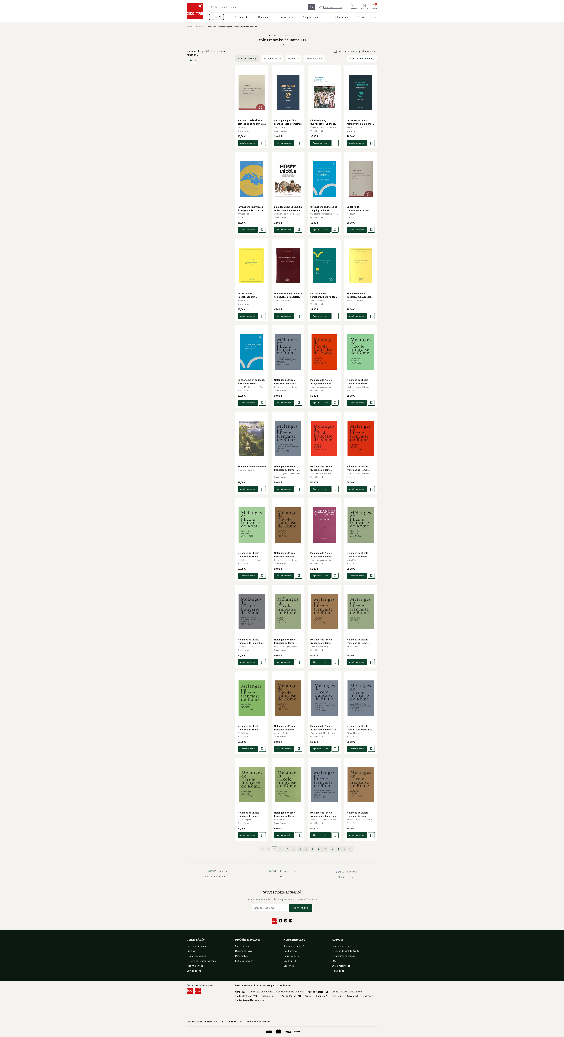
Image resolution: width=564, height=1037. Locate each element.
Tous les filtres (246, 58)
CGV (334, 960)
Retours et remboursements (201, 960)
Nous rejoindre (291, 955)
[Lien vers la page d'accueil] (195, 11)
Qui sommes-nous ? (293, 946)
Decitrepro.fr (290, 960)
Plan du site (338, 970)
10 (331, 849)
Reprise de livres (243, 950)
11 (338, 849)
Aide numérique (195, 965)
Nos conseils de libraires (217, 876)
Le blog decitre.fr (244, 960)
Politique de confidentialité (345, 950)
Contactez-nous (346, 877)
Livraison (191, 950)
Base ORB (288, 965)
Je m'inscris (300, 907)
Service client (194, 970)
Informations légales (342, 946)
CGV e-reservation (341, 965)
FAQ (282, 876)
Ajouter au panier (247, 143)
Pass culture (242, 955)
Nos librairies (290, 950)
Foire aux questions (197, 946)
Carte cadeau (242, 946)
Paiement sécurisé (196, 955)
